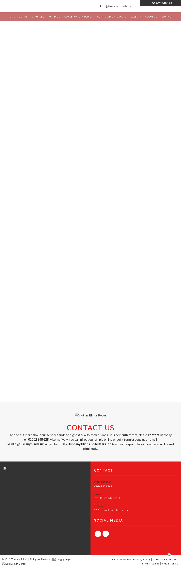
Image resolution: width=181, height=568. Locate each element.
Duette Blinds (25, 262)
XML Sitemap (170, 563)
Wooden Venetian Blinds (33, 253)
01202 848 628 (73, 109)
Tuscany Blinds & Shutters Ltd (40, 105)
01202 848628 (161, 3)
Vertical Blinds (25, 248)
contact (153, 435)
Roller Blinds (24, 239)
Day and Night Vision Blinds (34, 257)
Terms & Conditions (165, 559)
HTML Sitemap (150, 563)
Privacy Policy (142, 559)
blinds (61, 132)
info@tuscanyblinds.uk (115, 6)
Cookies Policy (121, 559)
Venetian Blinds (26, 243)
